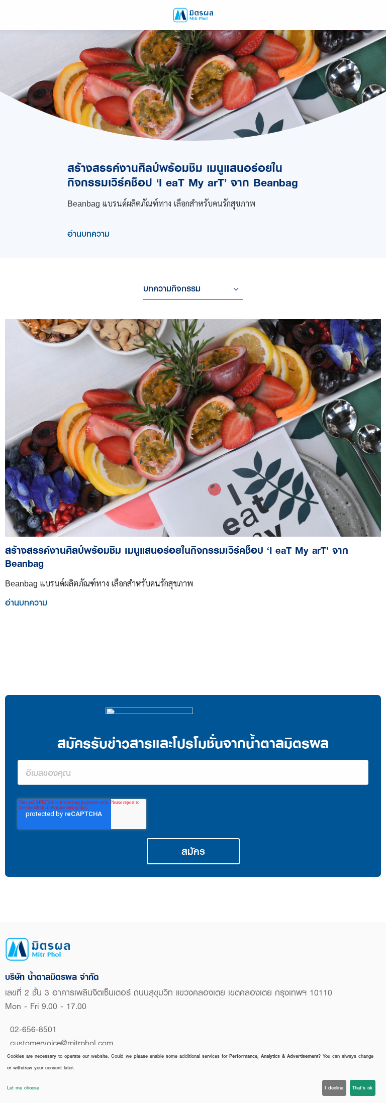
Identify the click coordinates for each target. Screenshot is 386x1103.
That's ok (362, 1087)
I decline (334, 1087)
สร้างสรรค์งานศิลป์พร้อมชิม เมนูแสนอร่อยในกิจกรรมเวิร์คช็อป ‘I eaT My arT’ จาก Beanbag (182, 175)
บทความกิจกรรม (172, 288)
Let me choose (23, 1087)
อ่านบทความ (88, 233)
